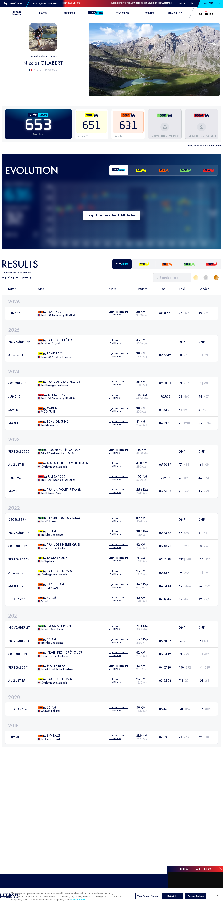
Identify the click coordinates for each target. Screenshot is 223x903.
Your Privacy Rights (147, 896)
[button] (46, 3)
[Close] (217, 895)
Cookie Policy (78, 899)
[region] (111, 895)
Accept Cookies (196, 896)
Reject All (172, 896)
